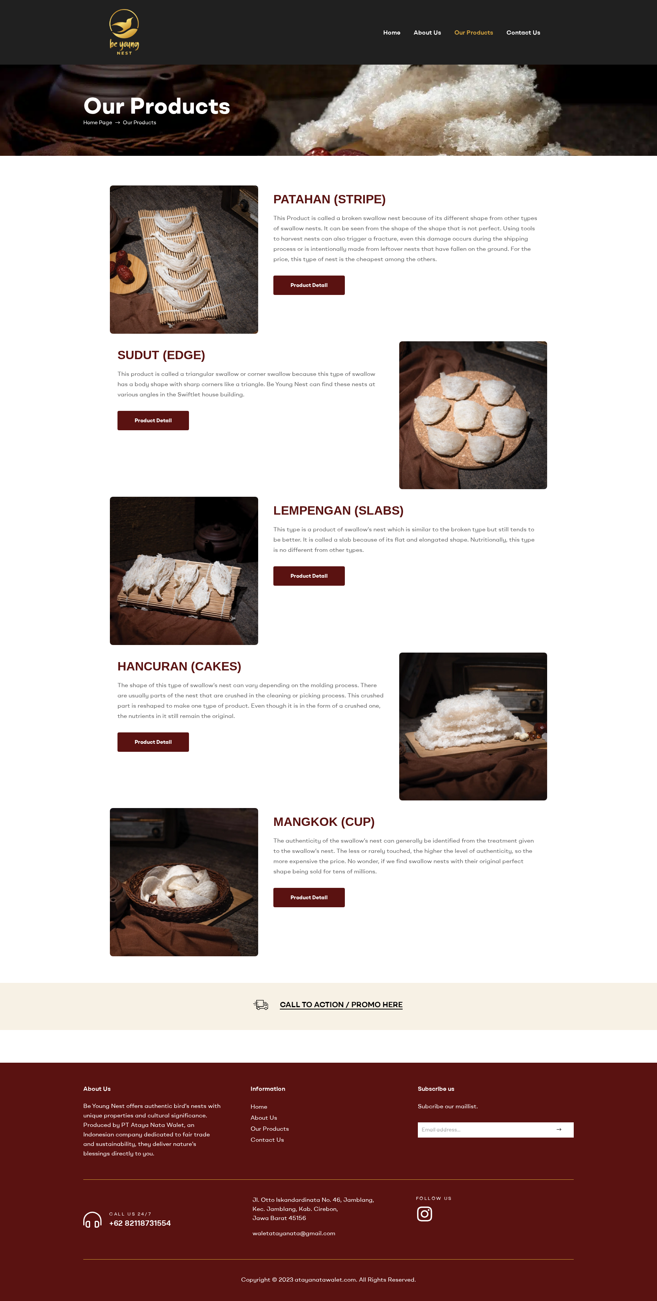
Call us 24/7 (130, 1214)
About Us (427, 32)
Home (391, 32)
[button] (309, 285)
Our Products (473, 32)
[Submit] (558, 1130)
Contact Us (523, 32)
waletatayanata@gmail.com (293, 1233)
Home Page (97, 122)
